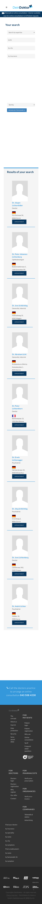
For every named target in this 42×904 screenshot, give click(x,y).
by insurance (9, 829)
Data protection (14, 729)
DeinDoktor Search (16, 110)
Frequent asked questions (28, 748)
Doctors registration (15, 785)
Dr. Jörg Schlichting (19, 509)
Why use (27, 734)
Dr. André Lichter (19, 606)
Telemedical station (29, 816)
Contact (13, 798)
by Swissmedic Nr (11, 857)
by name (8, 837)
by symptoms (10, 845)
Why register (13, 791)
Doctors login (13, 779)
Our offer (14, 795)
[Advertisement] (21, 80)
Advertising (29, 820)
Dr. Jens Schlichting (20, 305)
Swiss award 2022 (13, 739)
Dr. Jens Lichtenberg (20, 557)
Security (13, 734)
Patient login (27, 724)
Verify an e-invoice (28, 798)
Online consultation (29, 738)
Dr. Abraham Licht (19, 354)
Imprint (13, 725)
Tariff (26, 743)
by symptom (9, 861)
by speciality (9, 833)
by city (7, 841)
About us (14, 722)
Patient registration (29, 730)
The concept (13, 717)
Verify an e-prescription (29, 779)
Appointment (19, 221)
